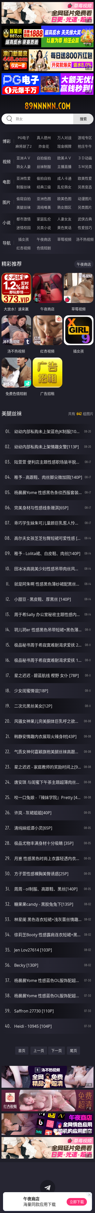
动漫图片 (85, 198)
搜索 (83, 118)
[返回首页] (88, 1203)
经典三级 (44, 187)
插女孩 (23, 239)
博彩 (7, 141)
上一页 (38, 1050)
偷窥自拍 (23, 198)
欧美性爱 (85, 178)
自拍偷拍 (44, 158)
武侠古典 (85, 219)
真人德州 (44, 137)
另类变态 (85, 187)
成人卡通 (64, 178)
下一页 (56, 1050)
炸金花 (44, 146)
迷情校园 (23, 227)
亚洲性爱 (23, 178)
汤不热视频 (85, 239)
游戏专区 (85, 137)
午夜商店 (44, 239)
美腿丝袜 (23, 207)
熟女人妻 (23, 166)
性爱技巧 (85, 227)
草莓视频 (64, 239)
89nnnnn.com (48, 106)
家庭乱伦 (44, 219)
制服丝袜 (23, 187)
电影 (7, 182)
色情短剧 (44, 247)
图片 (7, 202)
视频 (7, 161)
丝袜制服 (44, 166)
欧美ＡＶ (64, 158)
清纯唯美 (44, 207)
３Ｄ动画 (85, 158)
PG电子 (23, 137)
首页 (21, 1050)
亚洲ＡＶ (23, 158)
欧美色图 (64, 198)
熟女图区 (64, 207)
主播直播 (64, 166)
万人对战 (64, 137)
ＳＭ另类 (85, 166)
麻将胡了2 (23, 146)
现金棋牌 (64, 146)
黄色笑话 (64, 227)
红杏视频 (23, 247)
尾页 (73, 1050)
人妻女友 (64, 219)
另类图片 (85, 207)
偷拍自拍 (44, 178)
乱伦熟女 (64, 187)
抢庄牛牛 (85, 146)
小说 (7, 222)
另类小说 (44, 227)
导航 (7, 243)
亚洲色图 (44, 198)
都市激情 (23, 219)
